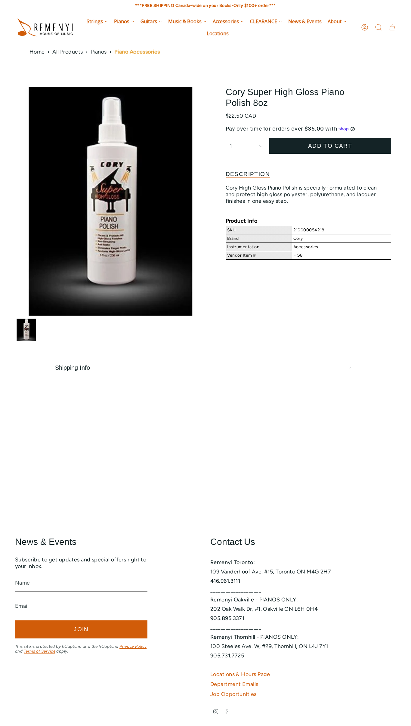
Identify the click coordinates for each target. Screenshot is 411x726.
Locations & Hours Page (240, 674)
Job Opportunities (233, 694)
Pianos (99, 51)
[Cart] (392, 27)
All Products (67, 51)
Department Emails (234, 684)
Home (37, 51)
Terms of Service (39, 651)
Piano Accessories (137, 51)
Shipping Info (72, 367)
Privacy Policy (133, 646)
